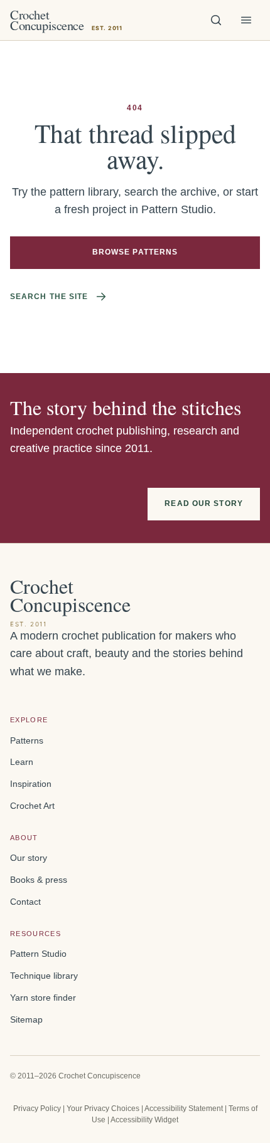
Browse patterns (135, 252)
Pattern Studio (38, 954)
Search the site (49, 296)
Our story (28, 858)
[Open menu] (246, 20)
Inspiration (30, 784)
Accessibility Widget (144, 1119)
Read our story (204, 503)
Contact (25, 902)
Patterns (26, 740)
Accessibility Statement (183, 1108)
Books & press (38, 880)
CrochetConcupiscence (66, 20)
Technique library (44, 976)
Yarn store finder (43, 998)
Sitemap (26, 1019)
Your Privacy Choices (103, 1108)
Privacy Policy (37, 1108)
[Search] (216, 20)
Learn (21, 762)
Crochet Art (32, 806)
